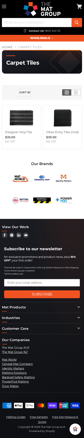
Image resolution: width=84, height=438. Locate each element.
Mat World (9, 359)
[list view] (75, 92)
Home (7, 47)
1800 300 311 (52, 30)
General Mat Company (17, 364)
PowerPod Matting (15, 381)
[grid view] (66, 92)
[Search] (76, 22)
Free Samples (39, 416)
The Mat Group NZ (15, 352)
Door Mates (10, 386)
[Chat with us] (75, 429)
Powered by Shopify (42, 431)
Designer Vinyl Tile (18, 132)
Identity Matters (13, 368)
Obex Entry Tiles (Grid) (62, 132)
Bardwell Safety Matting (18, 377)
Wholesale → (42, 38)
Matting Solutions (14, 373)
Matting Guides (15, 416)
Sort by (25, 92)
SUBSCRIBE (42, 294)
